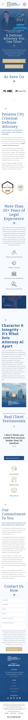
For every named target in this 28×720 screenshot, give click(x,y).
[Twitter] (14, 698)
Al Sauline (14, 685)
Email (3, 613)
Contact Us (14, 691)
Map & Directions (14, 676)
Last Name (5, 604)
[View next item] (16, 100)
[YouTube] (20, 698)
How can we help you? (8, 622)
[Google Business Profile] (8, 698)
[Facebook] (11, 698)
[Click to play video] (14, 395)
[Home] (13, 4)
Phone (4, 609)
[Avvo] (17, 698)
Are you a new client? (7, 618)
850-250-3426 (14, 665)
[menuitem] (7, 713)
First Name (5, 600)
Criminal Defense (14, 688)
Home (14, 683)
